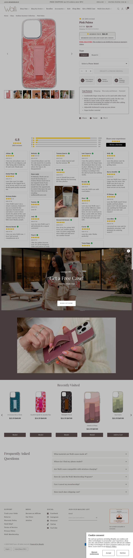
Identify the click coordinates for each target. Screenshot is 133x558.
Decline (123, 553)
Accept (108, 553)
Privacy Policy (111, 546)
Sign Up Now (66, 303)
